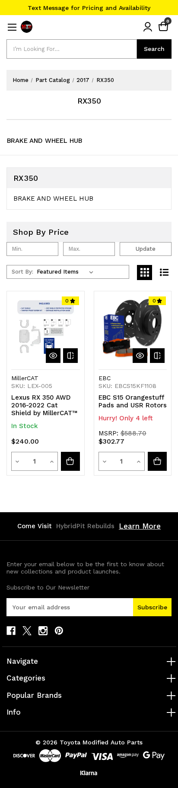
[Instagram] (43, 630)
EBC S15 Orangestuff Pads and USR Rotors (133, 401)
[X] (27, 630)
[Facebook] (11, 630)
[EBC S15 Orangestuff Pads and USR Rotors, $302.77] (133, 330)
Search (154, 48)
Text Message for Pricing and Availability (89, 7)
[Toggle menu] (12, 27)
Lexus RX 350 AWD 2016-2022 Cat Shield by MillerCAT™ (44, 405)
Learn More (140, 526)
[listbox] (66, 271)
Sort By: (22, 271)
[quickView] (53, 355)
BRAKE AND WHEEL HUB (44, 141)
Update (146, 249)
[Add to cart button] (70, 461)
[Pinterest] (59, 630)
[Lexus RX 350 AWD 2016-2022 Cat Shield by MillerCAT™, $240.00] (45, 330)
